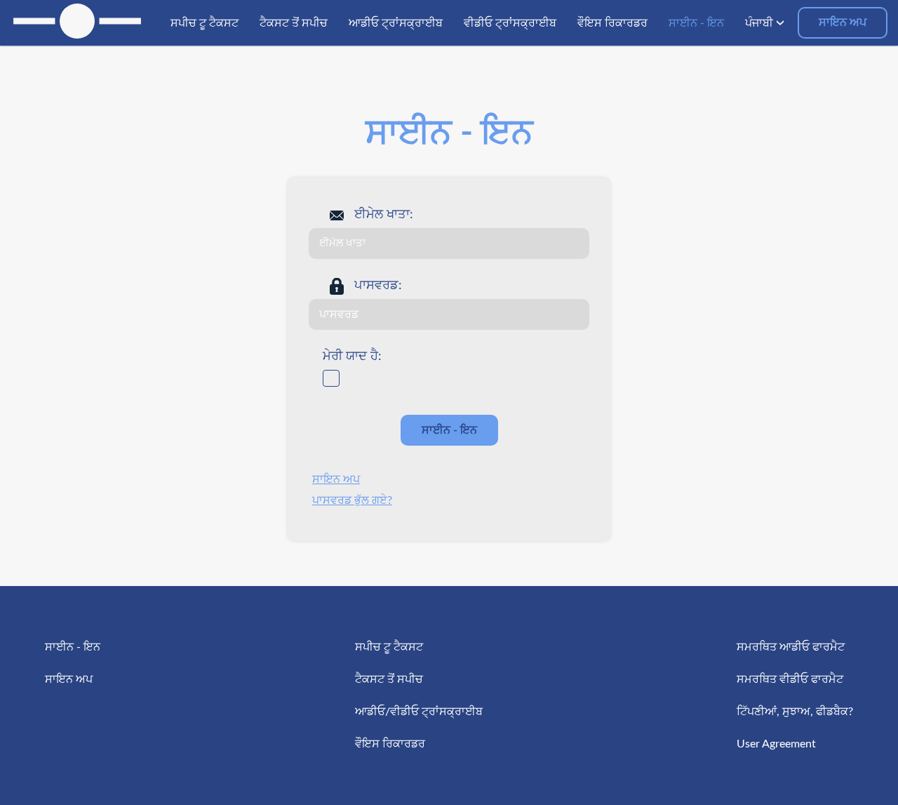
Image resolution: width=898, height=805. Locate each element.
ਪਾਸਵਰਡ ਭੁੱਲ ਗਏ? (352, 500)
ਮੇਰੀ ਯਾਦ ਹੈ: (352, 356)
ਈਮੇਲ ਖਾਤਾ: (383, 214)
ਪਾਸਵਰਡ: (378, 285)
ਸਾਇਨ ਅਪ (842, 22)
